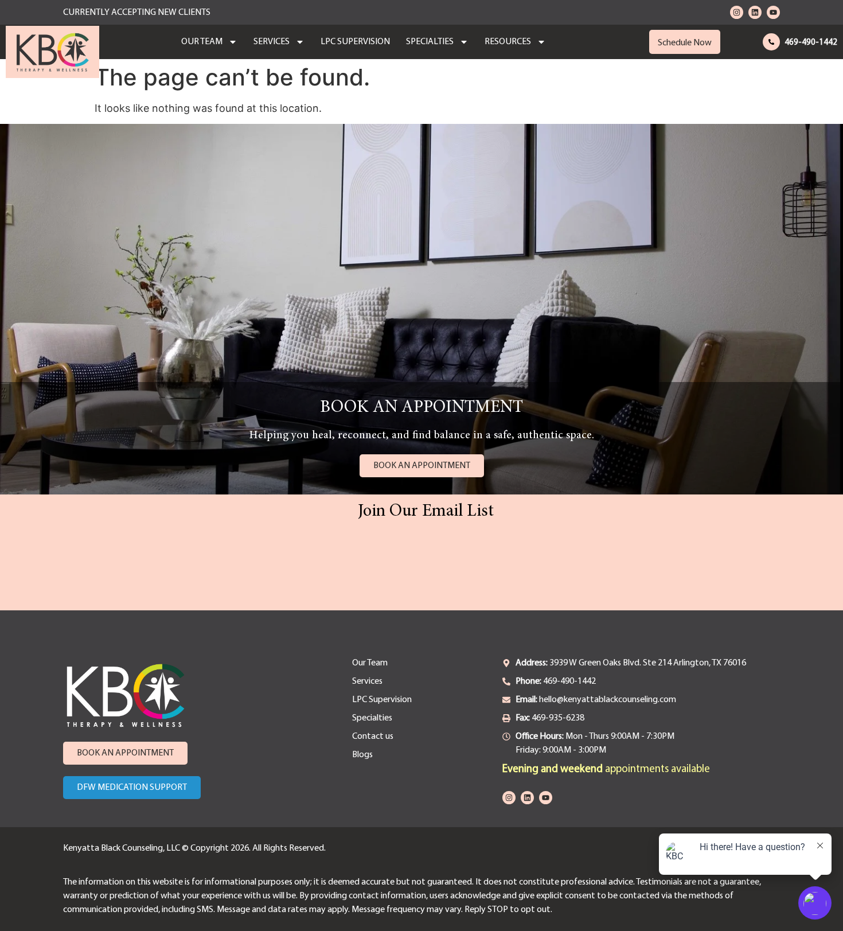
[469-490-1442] (771, 41)
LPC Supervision (355, 41)
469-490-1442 (811, 42)
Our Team (202, 41)
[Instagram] (736, 12)
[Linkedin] (755, 12)
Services (271, 41)
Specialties (430, 41)
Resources (508, 41)
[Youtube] (773, 12)
